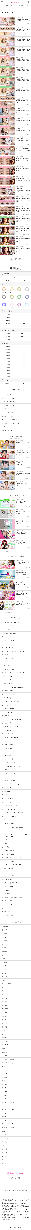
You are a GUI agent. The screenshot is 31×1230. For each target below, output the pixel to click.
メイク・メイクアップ (8, 398)
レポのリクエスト (16, 1190)
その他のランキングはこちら (7, 612)
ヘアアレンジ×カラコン (8, 405)
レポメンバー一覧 (5, 1190)
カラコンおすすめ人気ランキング (11, 423)
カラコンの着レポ (7, 394)
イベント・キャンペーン (9, 430)
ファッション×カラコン (8, 401)
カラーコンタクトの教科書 (9, 419)
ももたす (28, 447)
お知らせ (4, 426)
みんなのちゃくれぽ (7, 416)
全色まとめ (5, 409)
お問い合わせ (25, 1190)
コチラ (24, 1205)
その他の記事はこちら (6, 551)
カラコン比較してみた (8, 412)
